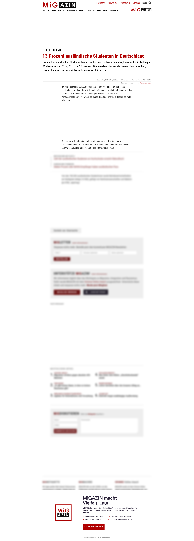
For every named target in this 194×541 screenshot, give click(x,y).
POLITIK (46, 10)
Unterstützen (125, 3)
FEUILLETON (102, 10)
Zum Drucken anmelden (144, 83)
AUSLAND (91, 10)
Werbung (136, 3)
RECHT (82, 10)
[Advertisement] (97, 30)
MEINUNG (114, 10)
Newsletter (100, 3)
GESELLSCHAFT (58, 10)
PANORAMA (72, 10)
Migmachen (112, 3)
